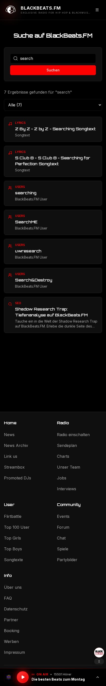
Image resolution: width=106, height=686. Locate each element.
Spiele (62, 548)
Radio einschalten (73, 434)
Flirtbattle (12, 516)
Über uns (13, 587)
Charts (63, 456)
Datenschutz (16, 608)
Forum (63, 527)
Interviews (66, 488)
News (9, 434)
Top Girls (12, 538)
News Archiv (16, 445)
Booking (11, 630)
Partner (11, 619)
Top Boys (13, 548)
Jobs (61, 477)
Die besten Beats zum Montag (58, 679)
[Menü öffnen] (97, 10)
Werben (11, 641)
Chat (61, 538)
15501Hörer (62, 674)
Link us (10, 456)
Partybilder (67, 559)
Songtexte (13, 559)
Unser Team (68, 467)
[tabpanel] (53, 225)
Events (63, 516)
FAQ (8, 598)
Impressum (14, 652)
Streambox (14, 467)
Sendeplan (67, 445)
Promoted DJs (17, 477)
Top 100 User (17, 527)
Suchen (53, 70)
